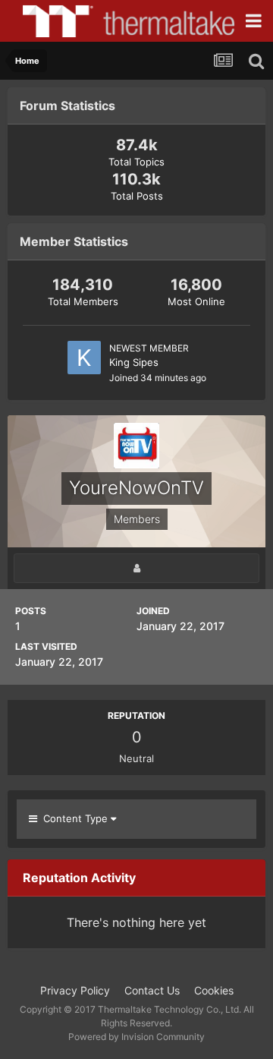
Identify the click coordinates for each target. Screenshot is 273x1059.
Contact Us (152, 990)
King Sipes (133, 362)
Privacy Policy (75, 990)
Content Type (74, 818)
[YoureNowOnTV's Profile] (136, 568)
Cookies (214, 990)
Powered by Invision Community (136, 1036)
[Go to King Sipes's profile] (84, 357)
